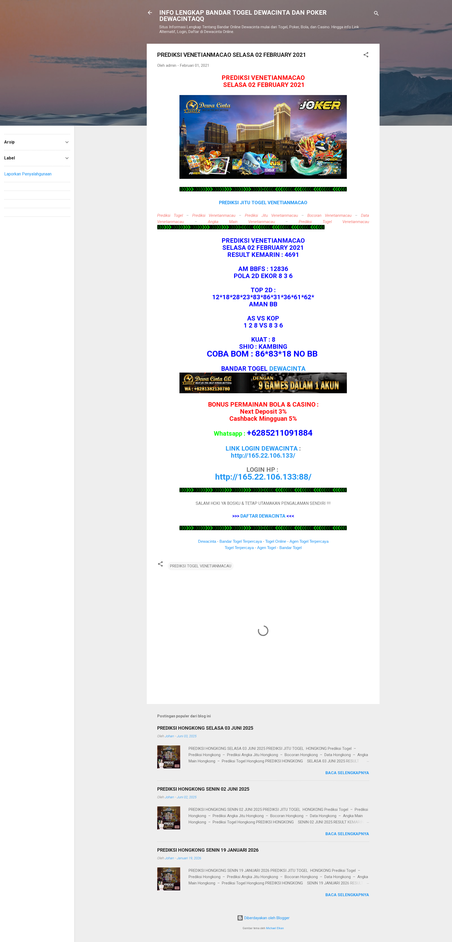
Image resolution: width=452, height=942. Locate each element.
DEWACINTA (287, 368)
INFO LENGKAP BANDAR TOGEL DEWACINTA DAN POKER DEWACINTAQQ (243, 16)
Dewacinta (207, 541)
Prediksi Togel (170, 215)
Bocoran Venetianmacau (329, 215)
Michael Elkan (275, 928)
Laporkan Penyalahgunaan (28, 173)
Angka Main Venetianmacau (241, 221)
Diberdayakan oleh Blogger (266, 918)
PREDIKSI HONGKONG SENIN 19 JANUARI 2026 (207, 850)
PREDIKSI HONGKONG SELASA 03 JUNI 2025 (205, 728)
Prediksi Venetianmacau (213, 215)
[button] (366, 56)
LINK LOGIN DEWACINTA (261, 448)
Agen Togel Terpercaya (309, 541)
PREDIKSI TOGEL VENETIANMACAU (200, 566)
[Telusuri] (376, 14)
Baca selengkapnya (347, 773)
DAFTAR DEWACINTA (262, 516)
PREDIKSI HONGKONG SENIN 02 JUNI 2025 (203, 789)
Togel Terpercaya (239, 547)
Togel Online (275, 541)
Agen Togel (266, 547)
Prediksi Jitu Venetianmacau (271, 215)
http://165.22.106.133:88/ (263, 477)
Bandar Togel (290, 547)
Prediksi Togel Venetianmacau (334, 221)
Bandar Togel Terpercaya (240, 541)
